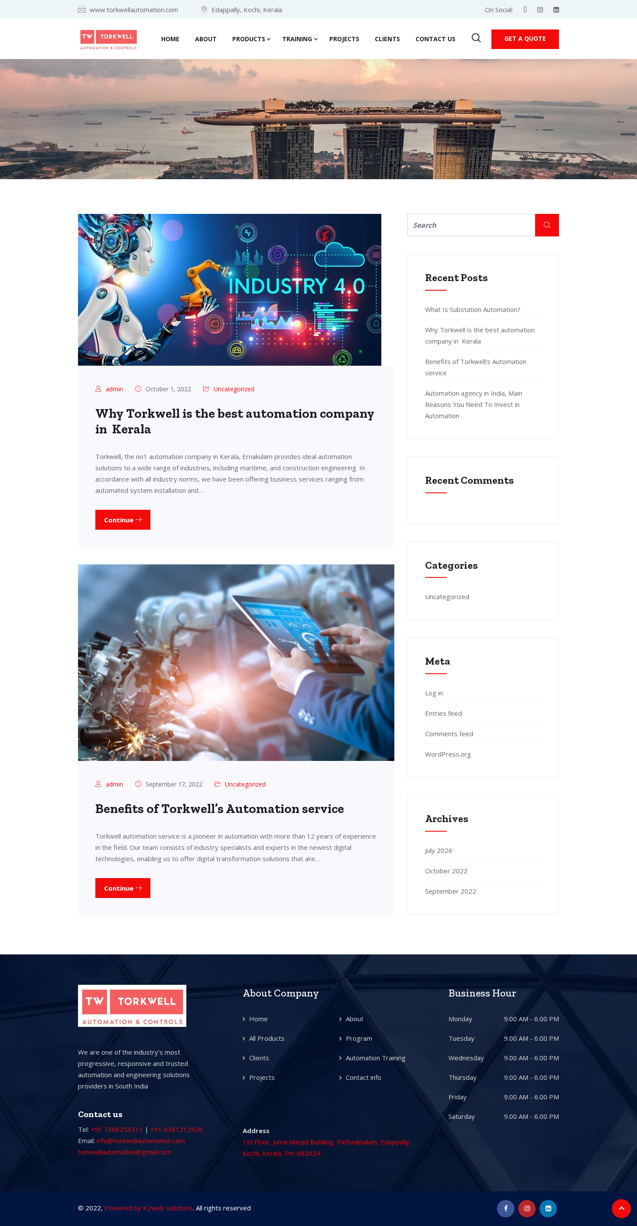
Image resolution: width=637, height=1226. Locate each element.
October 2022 (446, 870)
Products (248, 39)
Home (170, 39)
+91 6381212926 (176, 1129)
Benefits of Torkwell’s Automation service (219, 808)
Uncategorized (234, 389)
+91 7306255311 (117, 1129)
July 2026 (438, 850)
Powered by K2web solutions (148, 1207)
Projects (344, 39)
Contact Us (435, 39)
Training (297, 39)
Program (359, 1038)
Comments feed (449, 733)
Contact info (363, 1077)
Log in (434, 692)
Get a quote (525, 38)
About (206, 39)
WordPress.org (448, 754)
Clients (387, 39)
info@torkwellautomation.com (141, 1140)
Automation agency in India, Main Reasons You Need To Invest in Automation (473, 404)
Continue (119, 519)
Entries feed (443, 713)
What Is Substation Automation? (472, 309)
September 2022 (450, 891)
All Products (267, 1038)
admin (114, 389)
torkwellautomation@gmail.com (124, 1151)
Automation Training (376, 1057)
